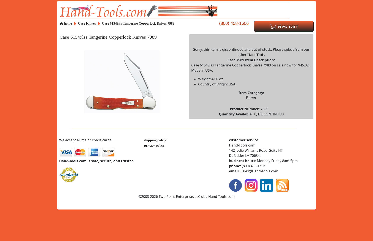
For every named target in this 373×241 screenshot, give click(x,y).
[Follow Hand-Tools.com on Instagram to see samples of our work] (251, 185)
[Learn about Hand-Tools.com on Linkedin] (266, 185)
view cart (287, 26)
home (67, 23)
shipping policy (155, 140)
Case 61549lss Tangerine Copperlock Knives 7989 (138, 23)
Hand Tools (255, 55)
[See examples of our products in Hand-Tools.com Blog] (282, 185)
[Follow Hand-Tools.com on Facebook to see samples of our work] (235, 185)
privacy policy (154, 145)
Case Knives (87, 23)
